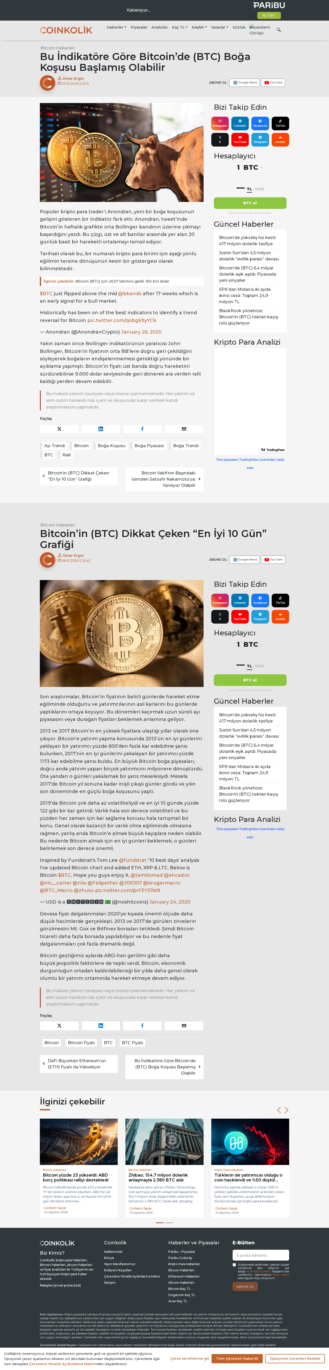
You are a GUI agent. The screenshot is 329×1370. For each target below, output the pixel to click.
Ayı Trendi (54, 445)
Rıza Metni (281, 1275)
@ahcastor (177, 875)
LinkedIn (240, 125)
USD (259, 188)
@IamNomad (147, 875)
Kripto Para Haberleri (184, 1264)
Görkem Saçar (55, 1208)
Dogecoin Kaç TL (181, 1295)
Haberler (115, 27)
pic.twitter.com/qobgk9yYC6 (121, 320)
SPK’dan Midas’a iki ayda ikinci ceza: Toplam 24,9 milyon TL (245, 295)
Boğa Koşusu (111, 445)
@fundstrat (133, 860)
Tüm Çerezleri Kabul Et (237, 1358)
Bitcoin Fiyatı (81, 1042)
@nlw (79, 883)
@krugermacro (161, 883)
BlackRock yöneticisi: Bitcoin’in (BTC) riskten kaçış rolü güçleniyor (248, 317)
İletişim (110, 1282)
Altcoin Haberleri (181, 1282)
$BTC (46, 293)
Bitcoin (81, 445)
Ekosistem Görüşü (260, 30)
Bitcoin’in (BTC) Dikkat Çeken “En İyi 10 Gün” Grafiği (78, 476)
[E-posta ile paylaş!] (184, 429)
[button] (279, 1110)
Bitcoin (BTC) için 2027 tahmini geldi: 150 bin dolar (106, 281)
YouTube (240, 142)
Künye (109, 1258)
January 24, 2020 (169, 902)
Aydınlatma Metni (259, 1271)
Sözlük (239, 27)
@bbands (129, 293)
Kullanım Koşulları (118, 1270)
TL (249, 188)
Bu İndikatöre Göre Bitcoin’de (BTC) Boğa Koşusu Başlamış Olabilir (165, 1067)
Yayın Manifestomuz (119, 1264)
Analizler (159, 27)
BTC (48, 455)
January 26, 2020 (141, 332)
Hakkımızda (113, 1252)
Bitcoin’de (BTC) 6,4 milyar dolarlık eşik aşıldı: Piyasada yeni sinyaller (247, 274)
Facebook (260, 125)
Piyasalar (139, 27)
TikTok (280, 125)
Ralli (66, 455)
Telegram (260, 142)
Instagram (220, 125)
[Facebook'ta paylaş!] (142, 429)
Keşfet (198, 27)
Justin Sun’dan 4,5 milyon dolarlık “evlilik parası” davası (249, 255)
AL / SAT (269, 15)
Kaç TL (178, 27)
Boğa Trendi (186, 445)
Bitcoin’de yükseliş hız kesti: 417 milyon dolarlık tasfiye (247, 240)
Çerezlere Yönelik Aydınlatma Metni (132, 1276)
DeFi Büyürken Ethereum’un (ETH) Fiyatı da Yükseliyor (77, 1063)
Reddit (280, 142)
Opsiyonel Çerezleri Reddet (295, 1358)
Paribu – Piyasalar (181, 1252)
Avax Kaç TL (177, 1301)
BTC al (250, 203)
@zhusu (84, 890)
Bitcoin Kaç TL (179, 1289)
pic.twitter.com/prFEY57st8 (127, 890)
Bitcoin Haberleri (57, 48)
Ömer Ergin (72, 78)
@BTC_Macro (56, 890)
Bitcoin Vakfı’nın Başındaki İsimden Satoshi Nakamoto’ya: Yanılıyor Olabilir (164, 479)
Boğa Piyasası (149, 445)
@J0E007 (130, 883)
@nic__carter (55, 883)
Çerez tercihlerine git (189, 1358)
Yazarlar (218, 27)
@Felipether (103, 883)
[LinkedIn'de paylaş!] (101, 429)
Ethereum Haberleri (183, 1276)
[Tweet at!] (59, 429)
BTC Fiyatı (132, 1042)
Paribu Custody (180, 1258)
